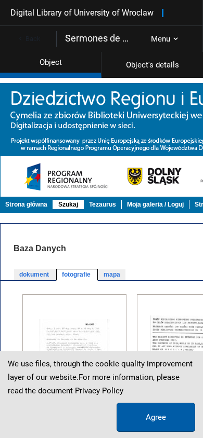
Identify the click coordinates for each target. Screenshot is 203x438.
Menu (160, 39)
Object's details (152, 65)
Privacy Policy (99, 390)
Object (51, 62)
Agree (156, 417)
